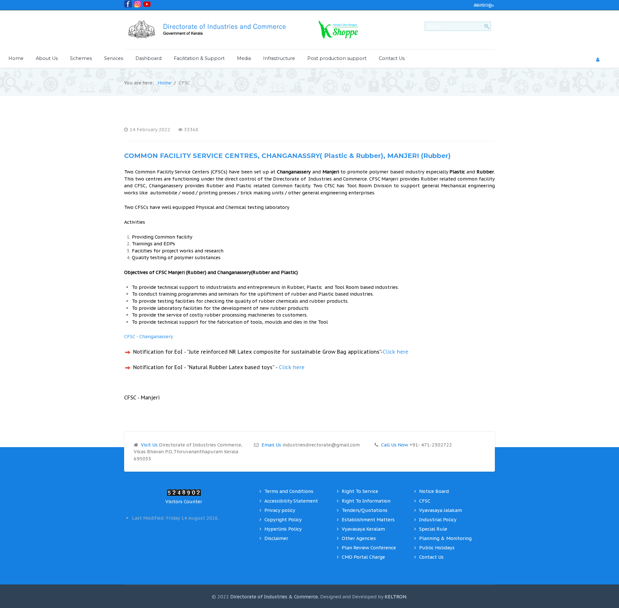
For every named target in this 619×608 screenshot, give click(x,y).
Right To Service (360, 491)
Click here (395, 351)
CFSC (424, 501)
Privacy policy (279, 510)
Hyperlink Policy (283, 529)
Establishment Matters (368, 519)
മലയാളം (484, 5)
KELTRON (395, 596)
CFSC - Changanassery (148, 336)
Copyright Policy (283, 519)
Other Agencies (359, 538)
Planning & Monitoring (445, 538)
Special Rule (433, 529)
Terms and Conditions (288, 491)
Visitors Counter (183, 501)
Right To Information (366, 501)
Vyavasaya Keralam (363, 529)
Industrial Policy (438, 519)
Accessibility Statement (291, 501)
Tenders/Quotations (365, 510)
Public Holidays (437, 547)
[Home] (212, 29)
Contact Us (431, 557)
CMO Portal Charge (363, 557)
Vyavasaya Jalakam (440, 510)
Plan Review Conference (369, 547)
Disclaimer (276, 538)
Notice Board (434, 491)
